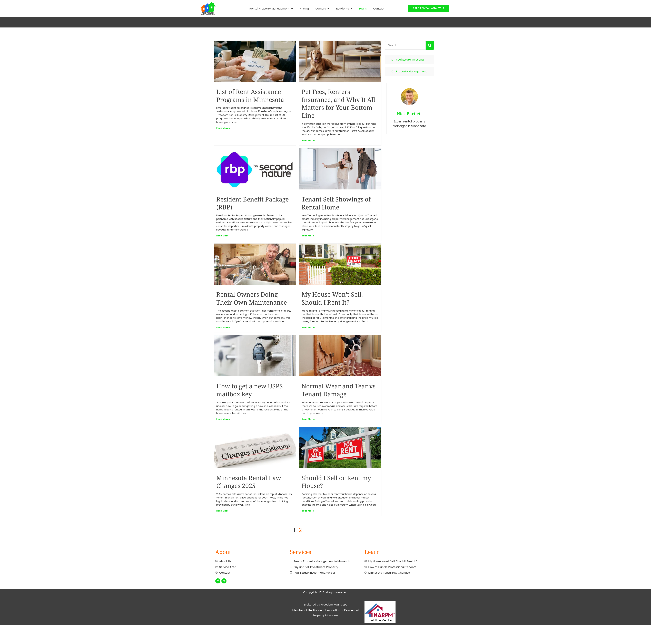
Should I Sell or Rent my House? (336, 482)
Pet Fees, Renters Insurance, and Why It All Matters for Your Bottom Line (338, 104)
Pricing (304, 9)
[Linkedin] (223, 580)
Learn (363, 9)
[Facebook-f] (217, 580)
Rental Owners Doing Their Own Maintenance (251, 298)
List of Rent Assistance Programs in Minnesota (250, 96)
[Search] (430, 45)
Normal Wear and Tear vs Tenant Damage (339, 390)
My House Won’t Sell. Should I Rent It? (332, 298)
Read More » (223, 128)
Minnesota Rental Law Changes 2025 (248, 482)
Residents (342, 9)
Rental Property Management (269, 9)
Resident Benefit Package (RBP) (252, 203)
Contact (378, 9)
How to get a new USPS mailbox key (249, 390)
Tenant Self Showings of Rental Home (336, 203)
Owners (320, 9)
